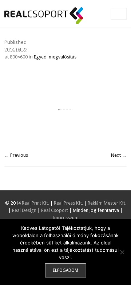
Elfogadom (65, 270)
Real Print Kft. (35, 203)
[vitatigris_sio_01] (65, 109)
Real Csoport (54, 210)
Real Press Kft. (68, 203)
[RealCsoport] (43, 15)
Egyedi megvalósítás (55, 57)
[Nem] (122, 252)
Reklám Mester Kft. (107, 203)
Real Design (24, 210)
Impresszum (65, 217)
